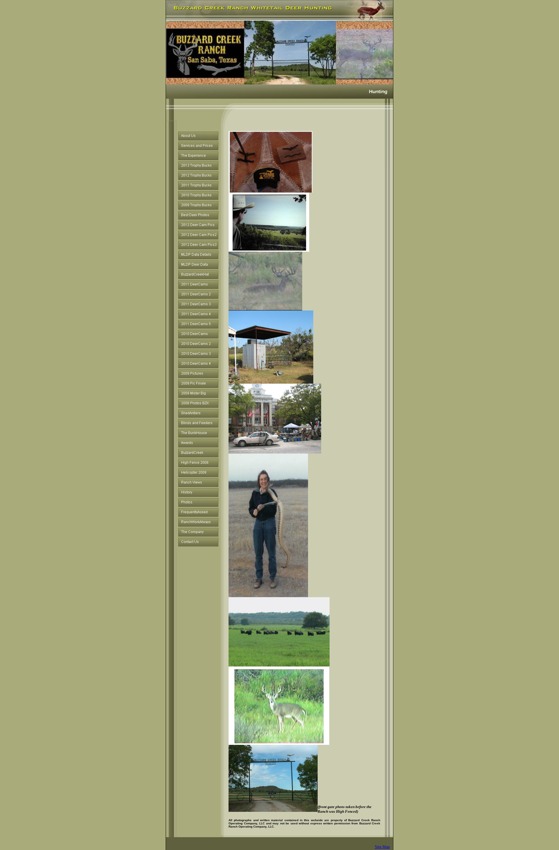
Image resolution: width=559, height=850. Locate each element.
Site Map (382, 847)
